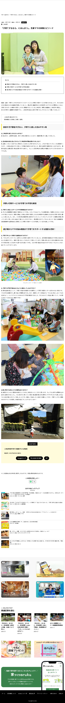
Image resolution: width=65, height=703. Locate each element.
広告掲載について (11, 693)
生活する (24, 22)
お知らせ (61, 693)
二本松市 (5, 24)
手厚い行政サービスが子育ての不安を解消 (18, 87)
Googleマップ (22, 458)
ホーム (3, 693)
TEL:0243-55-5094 (35, 458)
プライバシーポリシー (42, 693)
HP (46, 458)
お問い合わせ (53, 693)
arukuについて (22, 693)
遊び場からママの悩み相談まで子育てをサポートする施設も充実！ (24, 90)
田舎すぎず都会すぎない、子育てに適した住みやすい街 (21, 84)
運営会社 (31, 693)
